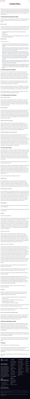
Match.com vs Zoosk (13, 381)
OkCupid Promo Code (21, 371)
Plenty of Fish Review (13, 362)
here (3, 385)
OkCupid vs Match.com (14, 384)
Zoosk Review (12, 370)
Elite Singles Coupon (21, 368)
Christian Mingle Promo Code (20, 373)
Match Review (12, 367)
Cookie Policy (27, 371)
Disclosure (27, 370)
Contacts (27, 366)
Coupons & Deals (20, 367)
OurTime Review (13, 371)
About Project (27, 365)
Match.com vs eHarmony (12, 378)
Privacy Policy (27, 369)
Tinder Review (12, 374)
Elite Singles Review (13, 361)
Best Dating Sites (20, 361)
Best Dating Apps (20, 362)
